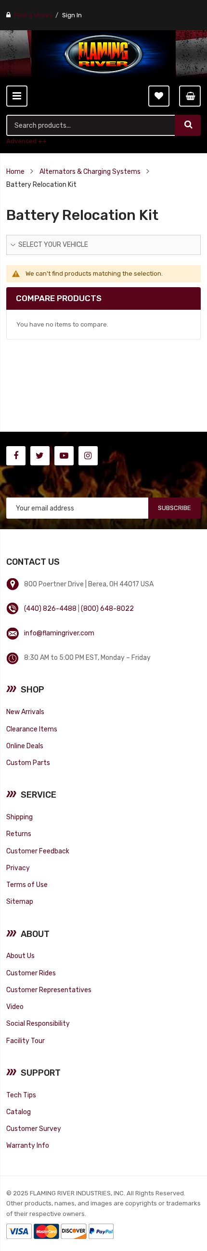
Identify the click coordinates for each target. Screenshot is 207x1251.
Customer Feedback (37, 851)
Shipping (19, 817)
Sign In (72, 15)
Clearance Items (31, 729)
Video (15, 1006)
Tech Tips (21, 1095)
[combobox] (91, 125)
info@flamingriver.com (59, 633)
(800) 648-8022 (107, 608)
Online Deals (24, 746)
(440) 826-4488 (50, 608)
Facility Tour (25, 1041)
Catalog (18, 1112)
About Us (20, 956)
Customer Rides (31, 973)
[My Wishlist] (158, 96)
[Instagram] (88, 455)
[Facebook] (16, 455)
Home (15, 171)
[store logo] (103, 54)
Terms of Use (27, 884)
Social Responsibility (38, 1023)
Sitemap (19, 901)
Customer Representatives (48, 990)
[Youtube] (64, 455)
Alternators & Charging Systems (90, 171)
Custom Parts (28, 762)
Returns (18, 834)
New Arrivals (25, 712)
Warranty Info (27, 1145)
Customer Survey (33, 1128)
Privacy (18, 868)
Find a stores (33, 15)
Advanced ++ (26, 141)
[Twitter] (40, 455)
